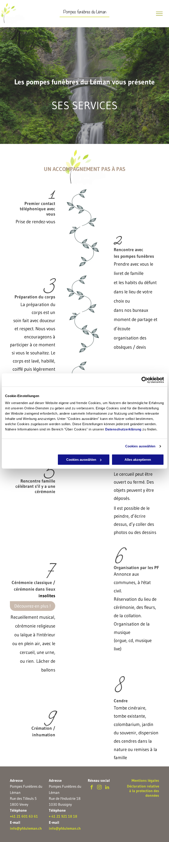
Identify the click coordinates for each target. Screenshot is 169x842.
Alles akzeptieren (138, 459)
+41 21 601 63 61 (24, 816)
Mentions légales (145, 780)
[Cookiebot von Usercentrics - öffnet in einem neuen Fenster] (144, 380)
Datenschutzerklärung (123, 429)
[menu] (159, 13)
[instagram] (99, 788)
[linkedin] (107, 788)
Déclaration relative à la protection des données (143, 791)
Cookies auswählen (140, 446)
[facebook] (91, 788)
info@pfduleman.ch (26, 828)
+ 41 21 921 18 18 (63, 816)
